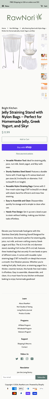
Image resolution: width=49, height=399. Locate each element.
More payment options (24, 153)
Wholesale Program (24, 328)
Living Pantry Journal (24, 310)
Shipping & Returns (24, 344)
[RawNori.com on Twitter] (17, 359)
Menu (7, 6)
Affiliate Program (24, 325)
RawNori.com (24, 385)
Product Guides (24, 313)
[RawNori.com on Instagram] (27, 359)
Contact (24, 347)
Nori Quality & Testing (24, 307)
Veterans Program (24, 332)
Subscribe (41, 377)
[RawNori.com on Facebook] (22, 359)
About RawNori (24, 303)
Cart (45, 6)
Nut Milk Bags (14, 28)
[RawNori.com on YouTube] (32, 359)
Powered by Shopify (36, 385)
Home (4, 28)
